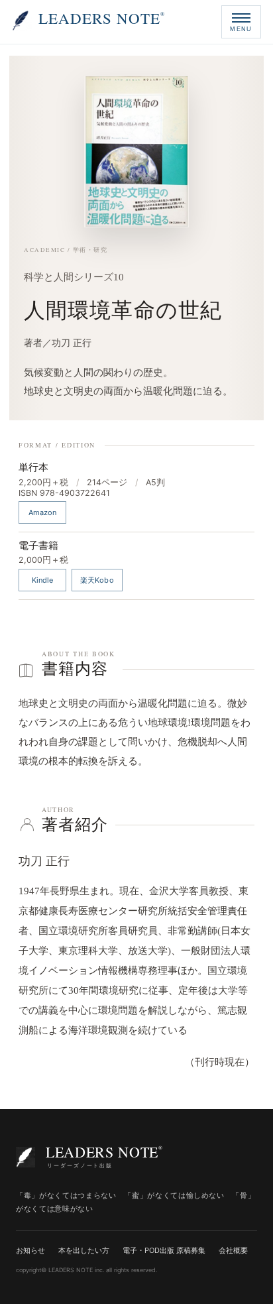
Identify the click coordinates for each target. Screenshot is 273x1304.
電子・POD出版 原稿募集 (164, 1250)
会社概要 (233, 1250)
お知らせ (30, 1250)
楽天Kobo (97, 580)
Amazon (42, 512)
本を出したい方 (83, 1250)
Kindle (43, 580)
